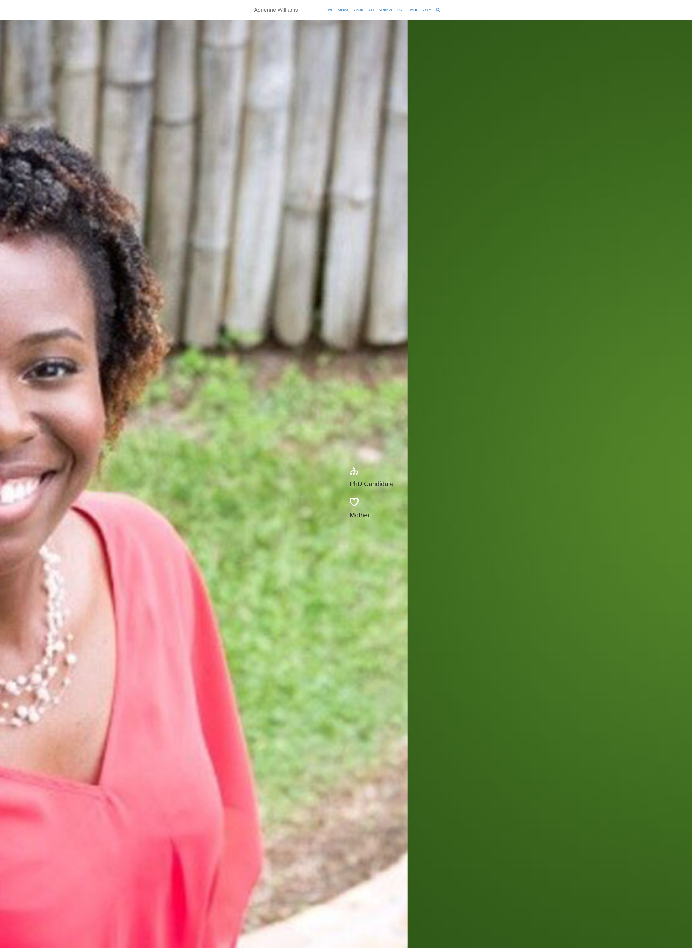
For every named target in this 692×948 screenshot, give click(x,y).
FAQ (399, 9)
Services (358, 9)
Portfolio (412, 9)
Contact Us (385, 9)
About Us (343, 9)
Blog (371, 9)
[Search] (435, 10)
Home (329, 9)
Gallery (427, 9)
